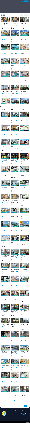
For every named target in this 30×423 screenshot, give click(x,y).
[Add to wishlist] (8, 18)
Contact (17, 1)
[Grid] (1, 15)
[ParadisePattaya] (2, 1)
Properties (13, 1)
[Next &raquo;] (17, 400)
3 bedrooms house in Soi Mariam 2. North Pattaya (9, 338)
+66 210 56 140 (22, 417)
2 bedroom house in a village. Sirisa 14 (7, 104)
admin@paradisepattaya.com (23, 415)
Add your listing (26, 1)
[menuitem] (19, 2)
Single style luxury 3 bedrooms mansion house (18, 186)
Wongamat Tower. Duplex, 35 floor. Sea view (8, 283)
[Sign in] (22, 1)
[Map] (4, 15)
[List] (3, 15)
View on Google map (23, 414)
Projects (10, 1)
